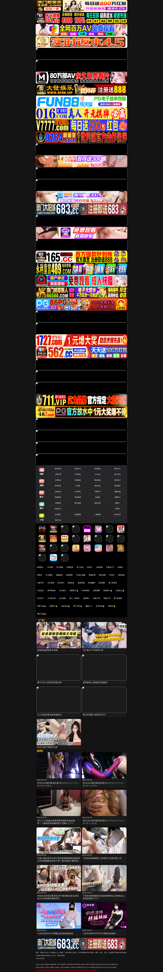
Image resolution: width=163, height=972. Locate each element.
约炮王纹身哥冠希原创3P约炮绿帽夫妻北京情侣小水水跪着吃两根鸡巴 (58, 897)
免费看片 (86, 598)
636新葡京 (86, 590)
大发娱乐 (40, 590)
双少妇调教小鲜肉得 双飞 (94, 714)
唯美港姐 (98, 480)
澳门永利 (80, 567)
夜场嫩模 (91, 583)
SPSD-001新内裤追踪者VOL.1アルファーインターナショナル (103, 822)
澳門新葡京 (51, 590)
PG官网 (50, 567)
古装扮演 (58, 491)
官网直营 (70, 567)
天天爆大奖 (51, 598)
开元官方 (40, 598)
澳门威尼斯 (118, 598)
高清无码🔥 (100, 606)
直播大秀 (106, 598)
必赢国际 (59, 575)
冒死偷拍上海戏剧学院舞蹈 (95, 682)
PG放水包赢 (80, 575)
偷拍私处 (71, 583)
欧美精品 (98, 468)
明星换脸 (78, 497)
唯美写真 (98, 503)
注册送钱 (99, 567)
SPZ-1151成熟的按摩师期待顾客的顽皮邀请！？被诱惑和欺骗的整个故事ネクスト (56, 822)
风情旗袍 (58, 497)
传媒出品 (58, 508)
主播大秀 (40, 583)
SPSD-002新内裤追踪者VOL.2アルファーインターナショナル (103, 784)
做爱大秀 (96, 598)
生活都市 (58, 514)
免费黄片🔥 (107, 590)
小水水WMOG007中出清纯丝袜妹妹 (99, 933)
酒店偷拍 (121, 575)
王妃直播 (50, 583)
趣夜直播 (81, 583)
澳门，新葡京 (74, 598)
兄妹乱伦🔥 (65, 606)
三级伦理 (58, 474)
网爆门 (117, 503)
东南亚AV (117, 480)
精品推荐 (58, 468)
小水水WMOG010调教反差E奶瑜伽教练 (55, 933)
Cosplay (97, 474)
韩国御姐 (78, 480)
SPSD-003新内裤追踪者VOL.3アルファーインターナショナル (58, 784)
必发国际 (101, 583)
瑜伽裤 (97, 497)
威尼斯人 (40, 567)
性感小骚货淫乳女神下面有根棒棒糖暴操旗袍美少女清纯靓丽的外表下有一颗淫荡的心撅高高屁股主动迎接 (58, 861)
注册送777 (110, 567)
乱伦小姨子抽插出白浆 (47, 747)
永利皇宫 (62, 590)
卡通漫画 (58, 503)
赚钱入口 (89, 606)
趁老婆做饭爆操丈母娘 (47, 650)
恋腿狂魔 (117, 491)
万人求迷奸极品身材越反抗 (49, 714)
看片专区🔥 (77, 606)
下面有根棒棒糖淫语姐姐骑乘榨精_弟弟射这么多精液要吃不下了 (104, 897)
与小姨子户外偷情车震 (93, 650)
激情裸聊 (96, 590)
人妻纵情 (98, 514)
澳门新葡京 (113, 583)
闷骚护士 (117, 497)
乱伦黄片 (61, 583)
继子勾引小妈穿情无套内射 (49, 682)
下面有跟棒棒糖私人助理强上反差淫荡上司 (102, 858)
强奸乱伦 (78, 468)
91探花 (77, 486)
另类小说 (58, 520)
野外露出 (117, 486)
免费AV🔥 (111, 606)
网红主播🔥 (41, 614)
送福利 (120, 567)
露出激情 (78, 503)
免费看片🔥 (73, 590)
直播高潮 (92, 575)
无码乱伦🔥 (120, 590)
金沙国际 (62, 598)
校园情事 (78, 514)
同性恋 (117, 508)
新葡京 (39, 575)
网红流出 (98, 486)
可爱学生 (98, 491)
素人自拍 (117, 474)
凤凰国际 (69, 575)
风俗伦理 (117, 514)
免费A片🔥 (53, 606)
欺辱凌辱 (58, 486)
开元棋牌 (59, 567)
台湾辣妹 (58, 480)
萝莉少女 (117, 468)
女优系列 (78, 491)
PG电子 (90, 567)
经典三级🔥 (41, 606)
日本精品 (78, 474)
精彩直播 (102, 575)
